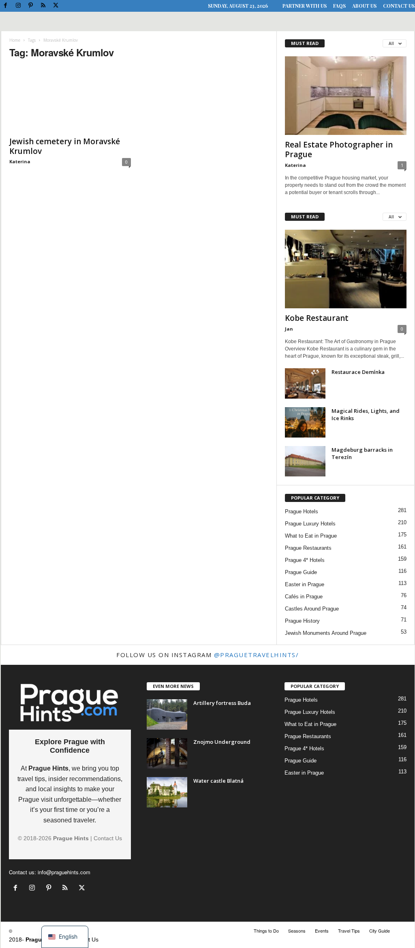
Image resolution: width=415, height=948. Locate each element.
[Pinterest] (31, 6)
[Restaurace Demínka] (305, 383)
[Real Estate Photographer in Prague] (345, 95)
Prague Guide (301, 572)
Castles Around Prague (312, 609)
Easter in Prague (304, 584)
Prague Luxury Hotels (310, 524)
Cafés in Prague (304, 597)
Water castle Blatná (218, 780)
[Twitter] (56, 6)
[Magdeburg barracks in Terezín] (305, 461)
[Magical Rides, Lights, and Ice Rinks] (305, 422)
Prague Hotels (301, 511)
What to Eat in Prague (311, 536)
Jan (289, 329)
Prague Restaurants (308, 548)
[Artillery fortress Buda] (167, 714)
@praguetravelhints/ (256, 655)
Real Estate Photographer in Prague (339, 149)
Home (14, 40)
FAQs (339, 5)
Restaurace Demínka (358, 372)
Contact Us (399, 5)
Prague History (302, 621)
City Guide (379, 930)
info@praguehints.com (64, 872)
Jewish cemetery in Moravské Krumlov (64, 146)
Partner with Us (304, 5)
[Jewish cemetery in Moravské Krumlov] (70, 99)
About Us (364, 5)
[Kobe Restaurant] (345, 269)
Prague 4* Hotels (305, 560)
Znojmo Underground (221, 741)
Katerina (19, 161)
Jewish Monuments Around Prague (325, 633)
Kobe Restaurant (317, 318)
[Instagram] (18, 6)
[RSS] (43, 6)
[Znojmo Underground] (167, 753)
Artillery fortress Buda (222, 703)
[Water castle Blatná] (167, 792)
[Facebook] (6, 6)
